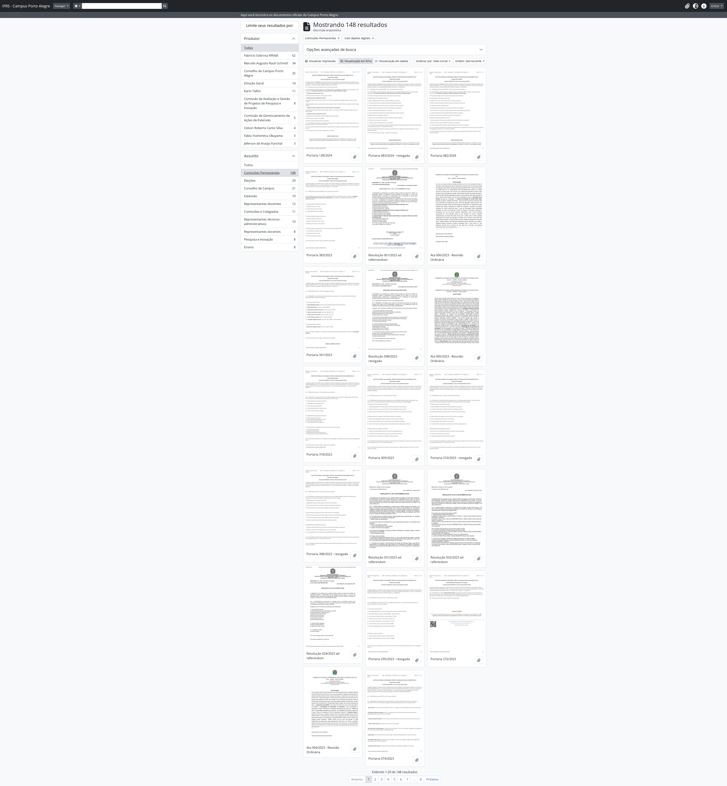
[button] (687, 6)
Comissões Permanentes (270, 174)
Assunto (251, 155)
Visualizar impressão (321, 61)
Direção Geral (270, 84)
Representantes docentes (270, 233)
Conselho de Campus (270, 189)
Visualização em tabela (393, 61)
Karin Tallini (270, 92)
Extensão (270, 197)
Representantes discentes (270, 205)
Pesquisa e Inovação (270, 240)
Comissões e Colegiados (270, 213)
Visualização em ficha (358, 61)
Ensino (270, 248)
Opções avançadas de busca (331, 49)
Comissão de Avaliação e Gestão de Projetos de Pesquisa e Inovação (270, 103)
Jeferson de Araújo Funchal (270, 144)
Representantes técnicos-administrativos (270, 221)
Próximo (432, 779)
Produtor (252, 38)
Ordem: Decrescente (468, 61)
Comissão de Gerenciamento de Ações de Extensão (270, 118)
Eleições (270, 181)
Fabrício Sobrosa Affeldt (270, 56)
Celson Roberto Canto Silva (270, 129)
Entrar (715, 6)
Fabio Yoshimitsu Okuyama (270, 137)
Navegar (60, 6)
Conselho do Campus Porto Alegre (270, 73)
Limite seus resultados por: (269, 25)
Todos (248, 48)
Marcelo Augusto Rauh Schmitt (270, 64)
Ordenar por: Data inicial (432, 61)
